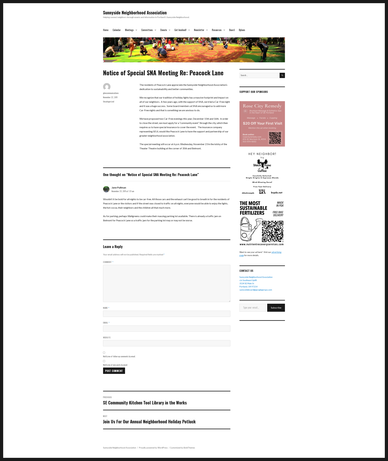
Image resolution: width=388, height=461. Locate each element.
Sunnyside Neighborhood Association (135, 12)
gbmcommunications (111, 93)
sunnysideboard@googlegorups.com (255, 290)
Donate (163, 30)
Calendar (117, 30)
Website (107, 337)
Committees (147, 30)
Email (106, 322)
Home (105, 30)
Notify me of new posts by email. (115, 364)
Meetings (129, 30)
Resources (217, 30)
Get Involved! (180, 30)
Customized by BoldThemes (182, 447)
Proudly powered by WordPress (153, 447)
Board (232, 30)
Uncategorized (108, 101)
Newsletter (199, 30)
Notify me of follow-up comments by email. (119, 356)
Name (106, 307)
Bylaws (242, 30)
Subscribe (276, 307)
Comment (108, 261)
